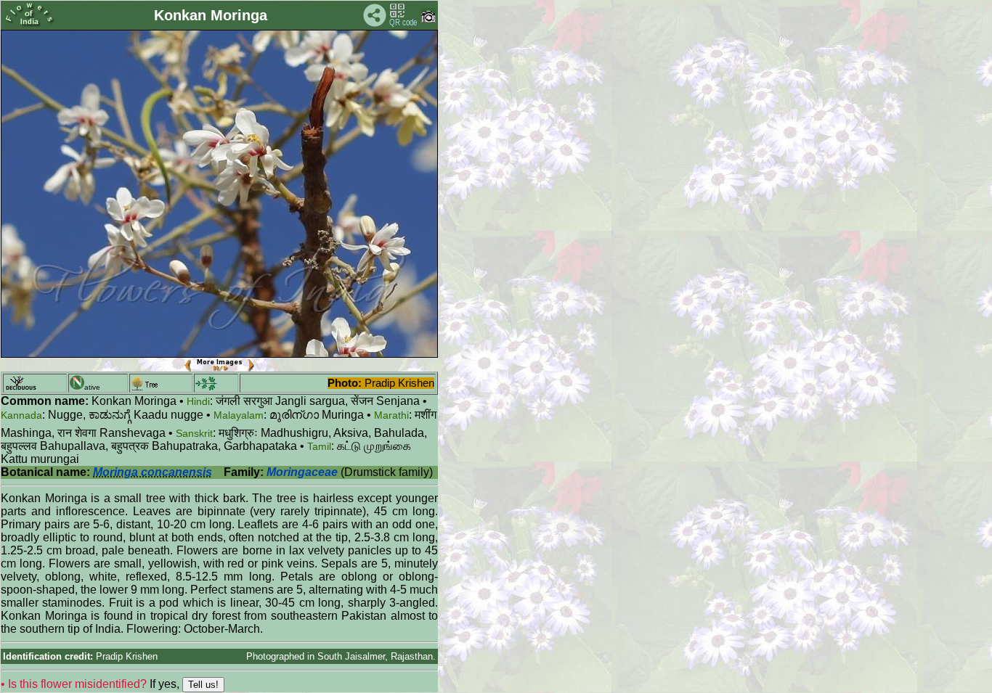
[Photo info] (428, 19)
